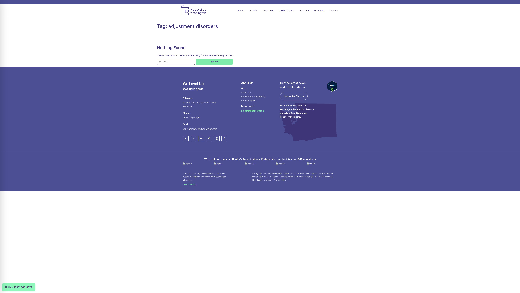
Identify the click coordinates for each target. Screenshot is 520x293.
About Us (246, 92)
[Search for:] (176, 62)
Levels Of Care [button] (286, 10)
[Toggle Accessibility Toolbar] (6, 287)
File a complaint (190, 184)
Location (253, 10)
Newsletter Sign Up (294, 96)
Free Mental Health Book (253, 96)
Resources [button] (319, 10)
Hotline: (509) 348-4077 (18, 287)
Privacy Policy (248, 100)
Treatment (268, 10)
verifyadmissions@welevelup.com (200, 129)
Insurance (304, 10)
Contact (334, 10)
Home (241, 10)
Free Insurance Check (252, 110)
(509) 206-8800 (191, 117)
